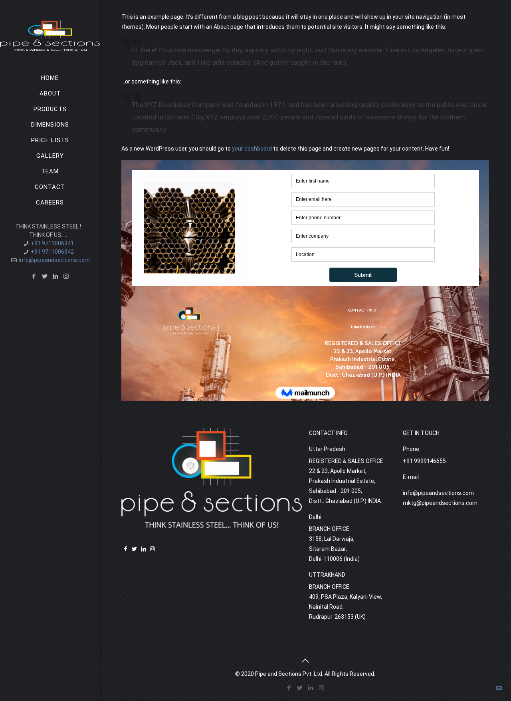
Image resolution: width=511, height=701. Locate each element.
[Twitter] (44, 276)
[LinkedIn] (55, 276)
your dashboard (252, 148)
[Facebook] (34, 276)
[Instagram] (66, 276)
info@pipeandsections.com (54, 260)
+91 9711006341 (52, 243)
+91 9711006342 (52, 251)
